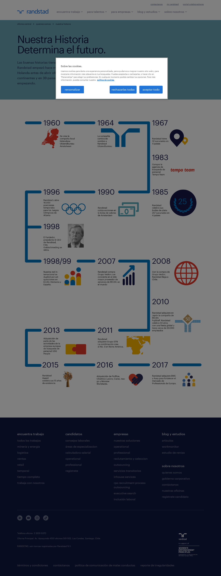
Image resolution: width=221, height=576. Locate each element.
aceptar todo (151, 89)
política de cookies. (105, 80)
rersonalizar (72, 89)
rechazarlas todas (123, 89)
